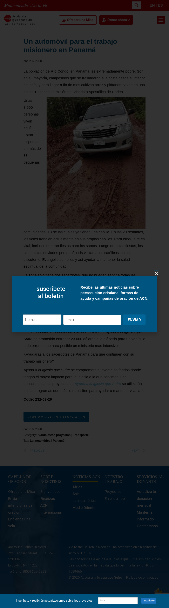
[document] (84, 304)
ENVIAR (134, 320)
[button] (156, 273)
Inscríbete (149, 600)
